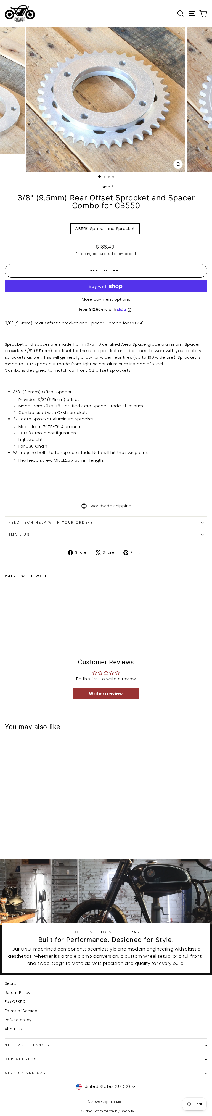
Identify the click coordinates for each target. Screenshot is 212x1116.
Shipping (83, 253)
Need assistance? (28, 1045)
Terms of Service (21, 1011)
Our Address (21, 1059)
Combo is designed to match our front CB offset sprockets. (68, 370)
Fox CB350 (15, 1001)
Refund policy (18, 1020)
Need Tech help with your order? (50, 522)
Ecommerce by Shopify (113, 1111)
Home (104, 187)
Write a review (106, 693)
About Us (13, 1029)
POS (81, 1111)
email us (19, 534)
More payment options (106, 299)
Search (12, 983)
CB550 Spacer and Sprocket (105, 228)
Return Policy (17, 992)
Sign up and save (27, 1073)
